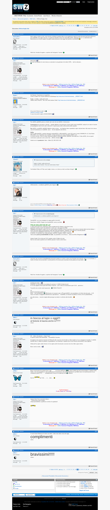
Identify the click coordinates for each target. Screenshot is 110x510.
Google (16, 488)
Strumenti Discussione (82, 31)
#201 (96, 182)
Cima (96, 472)
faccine (83, 483)
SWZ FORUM (18, 15)
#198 (96, 92)
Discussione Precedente (48, 476)
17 (84, 25)
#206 (96, 333)
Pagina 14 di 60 (54, 25)
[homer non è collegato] (15, 101)
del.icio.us (17, 484)
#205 (96, 314)
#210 (96, 450)
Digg (16, 482)
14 (77, 25)
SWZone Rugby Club (24, 28)
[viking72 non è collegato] (17, 166)
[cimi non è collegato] (17, 70)
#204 (96, 280)
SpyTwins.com (16, 506)
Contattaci (68, 494)
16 (82, 25)
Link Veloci (46, 15)
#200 (96, 156)
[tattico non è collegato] (15, 322)
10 (69, 25)
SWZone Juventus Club (64, 84)
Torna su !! (25, 506)
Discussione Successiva (61, 476)
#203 (96, 256)
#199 (96, 119)
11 (71, 25)
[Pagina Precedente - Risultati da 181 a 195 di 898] (65, 26)
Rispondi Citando (93, 55)
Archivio (81, 494)
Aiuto (83, 2)
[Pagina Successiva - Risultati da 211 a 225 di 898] (91, 26)
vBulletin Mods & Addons (60, 501)
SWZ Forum (75, 504)
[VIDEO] (86, 486)
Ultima (94, 25)
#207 (96, 368)
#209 (96, 431)
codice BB (83, 482)
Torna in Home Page (75, 494)
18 (86, 25)
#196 (96, 34)
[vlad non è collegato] (17, 192)
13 (75, 25)
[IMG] (85, 485)
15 (80, 25)
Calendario (30, 15)
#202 (96, 210)
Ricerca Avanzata (57, 15)
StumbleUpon (18, 486)
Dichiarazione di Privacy (89, 494)
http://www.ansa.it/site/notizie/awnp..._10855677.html (69, 96)
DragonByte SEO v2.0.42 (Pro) (47, 501)
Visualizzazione (92, 31)
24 (88, 25)
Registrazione (91, 2)
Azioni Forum (38, 15)
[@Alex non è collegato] (17, 378)
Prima (61, 25)
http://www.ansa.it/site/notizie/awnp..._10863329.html (71, 100)
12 (73, 25)
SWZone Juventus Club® (36, 112)
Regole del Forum (84, 490)
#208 (96, 396)
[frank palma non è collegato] (14, 42)
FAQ (24, 15)
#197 (96, 58)
